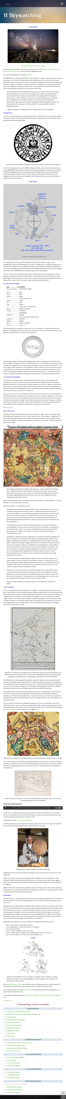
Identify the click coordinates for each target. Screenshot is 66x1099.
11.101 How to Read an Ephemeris (15, 1057)
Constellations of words (16, 984)
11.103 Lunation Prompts (12, 1092)
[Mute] (56, 808)
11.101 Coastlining (10, 1060)
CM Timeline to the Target (12, 1022)
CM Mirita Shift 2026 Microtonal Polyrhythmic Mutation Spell (22, 1014)
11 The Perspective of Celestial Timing (16, 1048)
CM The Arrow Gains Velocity (13, 1025)
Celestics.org (9, 407)
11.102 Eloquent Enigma (12, 1072)
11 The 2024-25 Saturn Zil (12, 1051)
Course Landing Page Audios (24, 820)
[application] (33, 808)
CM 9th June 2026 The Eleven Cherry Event (17, 1011)
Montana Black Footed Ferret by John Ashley (33, 66)
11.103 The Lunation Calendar (13, 1089)
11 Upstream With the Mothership (15, 1045)
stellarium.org (28, 990)
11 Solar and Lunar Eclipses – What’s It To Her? (18, 1042)
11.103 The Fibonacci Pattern (13, 1087)
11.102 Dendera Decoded (12, 1075)
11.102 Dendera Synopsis (12, 1077)
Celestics (30, 75)
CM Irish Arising (9, 1036)
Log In (7, 4)
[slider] (59, 807)
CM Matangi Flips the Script (13, 1028)
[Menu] (62, 4)
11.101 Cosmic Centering (12, 1063)
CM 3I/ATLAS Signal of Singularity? (15, 1020)
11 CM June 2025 (10, 1033)
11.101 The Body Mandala (12, 1065)
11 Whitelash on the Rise (12, 1030)
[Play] (5, 808)
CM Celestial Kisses (10, 1017)
